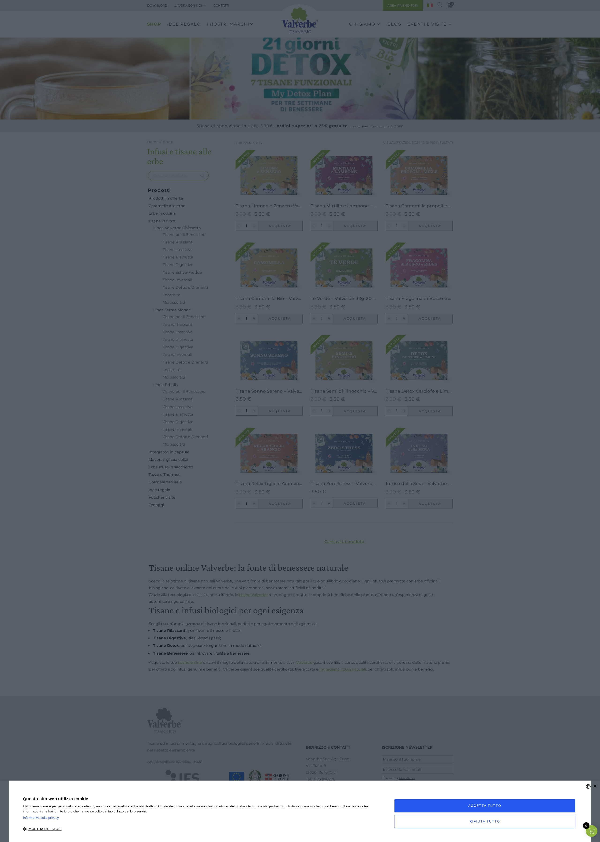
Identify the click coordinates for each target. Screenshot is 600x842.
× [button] (594, 786)
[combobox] (588, 786)
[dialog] (300, 811)
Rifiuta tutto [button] (484, 821)
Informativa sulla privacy (41, 817)
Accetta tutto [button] (484, 806)
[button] (203, 829)
